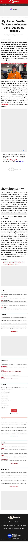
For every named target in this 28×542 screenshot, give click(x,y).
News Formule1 (14, 436)
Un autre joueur (5, 407)
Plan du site (23, 525)
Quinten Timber (5, 398)
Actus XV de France (14, 486)
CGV (13, 522)
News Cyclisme (14, 331)
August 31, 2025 (20, 161)
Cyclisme (5, 17)
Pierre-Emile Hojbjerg (6, 399)
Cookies (5, 528)
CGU (10, 522)
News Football (14, 463)
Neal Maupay (4, 401)
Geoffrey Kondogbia (6, 392)
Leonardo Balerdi (5, 394)
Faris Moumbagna (5, 405)
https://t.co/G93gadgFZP (10, 159)
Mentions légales (19, 522)
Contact (6, 522)
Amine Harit (4, 403)
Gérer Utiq (10, 528)
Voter (14, 411)
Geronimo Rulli (5, 396)
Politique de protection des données (10, 525)
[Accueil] (14, 1)
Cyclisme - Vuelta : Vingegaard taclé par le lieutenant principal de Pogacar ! (13, 263)
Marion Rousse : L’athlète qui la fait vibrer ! (13, 261)
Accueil (2, 17)
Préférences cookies (19, 528)
